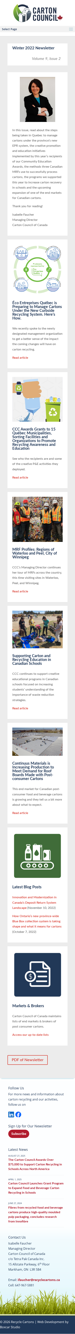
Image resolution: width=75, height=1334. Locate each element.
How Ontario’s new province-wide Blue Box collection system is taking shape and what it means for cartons (37, 921)
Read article (20, 357)
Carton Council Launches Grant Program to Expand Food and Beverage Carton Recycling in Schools (35, 1188)
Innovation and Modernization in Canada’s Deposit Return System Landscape (34, 902)
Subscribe (18, 1134)
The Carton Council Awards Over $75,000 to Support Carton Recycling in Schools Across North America (35, 1164)
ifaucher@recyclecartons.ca (39, 1280)
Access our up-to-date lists (30, 1034)
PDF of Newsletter (27, 1060)
